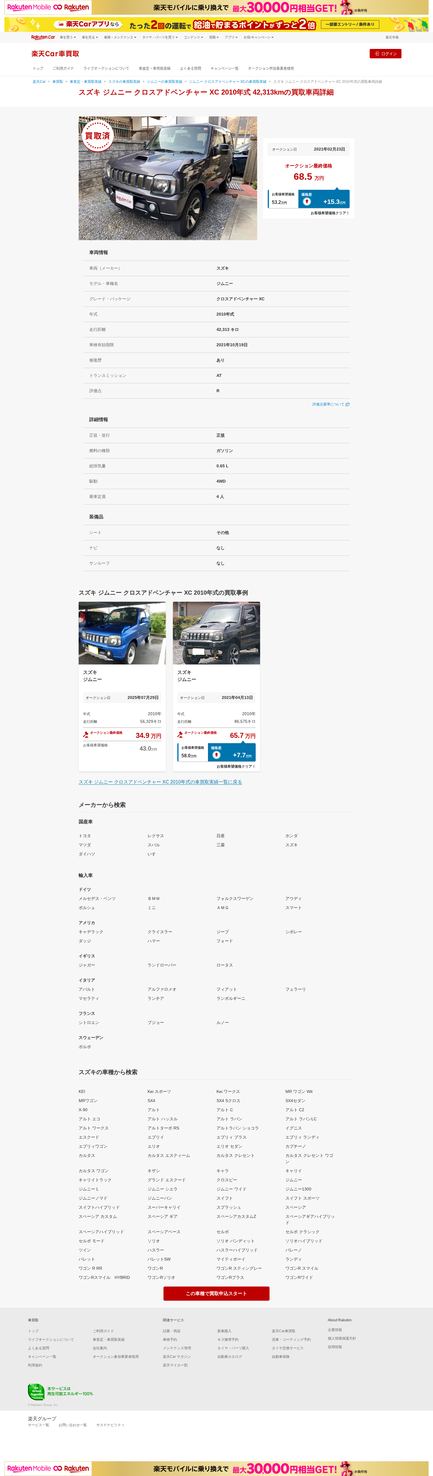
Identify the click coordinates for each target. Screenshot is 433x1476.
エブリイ (156, 1137)
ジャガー (87, 965)
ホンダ (291, 835)
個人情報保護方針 (342, 1338)
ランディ (293, 1259)
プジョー (156, 1022)
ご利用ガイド (63, 68)
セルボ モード (92, 1240)
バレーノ (293, 1250)
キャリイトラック (95, 1179)
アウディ (293, 898)
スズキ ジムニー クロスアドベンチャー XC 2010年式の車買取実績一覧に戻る (160, 781)
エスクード (89, 1137)
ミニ (152, 907)
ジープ (222, 931)
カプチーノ (295, 1146)
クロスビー (226, 1179)
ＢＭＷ (154, 898)
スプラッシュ (228, 1207)
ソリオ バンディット (235, 1240)
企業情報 (335, 1330)
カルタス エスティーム (169, 1155)
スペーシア (295, 1207)
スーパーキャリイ (164, 1207)
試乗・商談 (172, 1331)
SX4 (151, 1100)
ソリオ (154, 1240)
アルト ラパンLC (301, 1119)
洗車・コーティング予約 (291, 1340)
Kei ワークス (228, 1091)
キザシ (154, 1170)
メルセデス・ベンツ (97, 898)
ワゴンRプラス (230, 1277)
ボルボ (85, 1046)
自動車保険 (281, 1357)
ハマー (154, 941)
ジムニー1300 (298, 1189)
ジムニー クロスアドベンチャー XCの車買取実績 (228, 82)
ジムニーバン (160, 1198)
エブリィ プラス (231, 1137)
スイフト (224, 1198)
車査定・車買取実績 (155, 68)
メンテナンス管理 (177, 1348)
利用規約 (35, 1365)
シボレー (293, 931)
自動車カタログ (229, 1357)
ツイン (85, 1250)
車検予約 (170, 1340)
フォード (224, 941)
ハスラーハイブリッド (237, 1250)
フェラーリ (295, 989)
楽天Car (39, 82)
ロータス (224, 965)
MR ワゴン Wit (299, 1091)
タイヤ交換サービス (288, 1348)
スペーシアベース (164, 1231)
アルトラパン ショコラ (237, 1128)
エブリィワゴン (93, 1146)
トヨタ (85, 835)
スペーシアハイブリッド (101, 1231)
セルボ (222, 1231)
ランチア (156, 998)
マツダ (85, 844)
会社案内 (100, 1348)
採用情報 (335, 1347)
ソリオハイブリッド (304, 1240)
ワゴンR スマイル (301, 1268)
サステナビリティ (110, 1425)
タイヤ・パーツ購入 (233, 1348)
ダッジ (85, 941)
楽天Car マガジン (177, 1357)
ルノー (222, 1022)
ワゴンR (155, 1268)
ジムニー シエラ (163, 1189)
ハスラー (156, 1250)
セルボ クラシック (302, 1231)
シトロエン (89, 1022)
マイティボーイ (230, 1259)
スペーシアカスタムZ (236, 1216)
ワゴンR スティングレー (239, 1268)
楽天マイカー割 (175, 1365)
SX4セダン (295, 1100)
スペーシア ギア (163, 1216)
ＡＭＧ (222, 907)
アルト (154, 1109)
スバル (154, 844)
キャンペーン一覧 (225, 68)
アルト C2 (294, 1109)
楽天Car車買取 (283, 1331)
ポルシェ (87, 907)
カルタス (87, 1155)
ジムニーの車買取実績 (164, 82)
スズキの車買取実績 (124, 82)
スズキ (291, 844)
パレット (87, 1259)
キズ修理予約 (228, 1340)
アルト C (224, 1109)
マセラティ (89, 998)
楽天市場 (392, 37)
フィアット (226, 989)
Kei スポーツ (159, 1091)
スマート (293, 907)
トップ (38, 68)
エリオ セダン (229, 1146)
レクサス (156, 835)
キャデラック (91, 931)
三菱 (220, 844)
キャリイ (293, 1170)
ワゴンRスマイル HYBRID (104, 1277)
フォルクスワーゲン (235, 898)
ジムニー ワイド (231, 1189)
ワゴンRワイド (299, 1277)
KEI (82, 1091)
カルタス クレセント (235, 1155)
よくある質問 (190, 68)
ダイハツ (87, 854)
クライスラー (160, 931)
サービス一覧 (38, 1425)
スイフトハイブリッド (99, 1207)
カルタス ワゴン (94, 1170)
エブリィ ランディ (302, 1137)
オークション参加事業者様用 (271, 68)
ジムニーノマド (93, 1198)
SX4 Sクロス (228, 1100)
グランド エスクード (167, 1179)
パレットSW (159, 1259)
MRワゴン (88, 1100)
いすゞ (154, 854)
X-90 (83, 1109)
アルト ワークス (94, 1128)
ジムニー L (89, 1189)
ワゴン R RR (90, 1268)
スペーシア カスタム (98, 1216)
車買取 (57, 82)
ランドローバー (162, 965)
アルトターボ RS (163, 1128)
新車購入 (224, 1331)
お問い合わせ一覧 (73, 1425)
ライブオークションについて (106, 68)
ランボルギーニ (230, 998)
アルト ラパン (229, 1119)
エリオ (154, 1146)
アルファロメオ (162, 989)
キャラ (222, 1170)
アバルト (87, 989)
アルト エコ (89, 1119)
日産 (220, 835)
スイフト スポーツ (302, 1198)
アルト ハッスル (163, 1119)
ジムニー (293, 1179)
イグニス (293, 1128)
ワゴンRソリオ (161, 1277)
